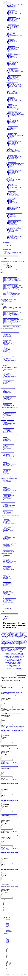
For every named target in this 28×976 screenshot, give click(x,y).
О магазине (8, 919)
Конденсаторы (11, 10)
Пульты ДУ (10, 104)
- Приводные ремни (18, 636)
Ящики (10, 53)
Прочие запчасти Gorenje (11, 196)
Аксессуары (11, 83)
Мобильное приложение (8, 964)
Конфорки (10, 184)
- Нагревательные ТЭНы (11, 635)
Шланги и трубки (12, 24)
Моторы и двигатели (13, 14)
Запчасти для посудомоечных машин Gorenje (16, 135)
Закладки (8, 942)
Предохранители (12, 63)
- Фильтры (19, 637)
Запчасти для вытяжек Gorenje (12, 26)
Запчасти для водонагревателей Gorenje (14, 71)
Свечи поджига (11, 233)
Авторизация (9, 266)
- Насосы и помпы (21, 635)
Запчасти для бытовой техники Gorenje (14, 213)
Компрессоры (11, 39)
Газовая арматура (12, 199)
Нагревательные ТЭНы (13, 15)
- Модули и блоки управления (12, 634)
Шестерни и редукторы (13, 129)
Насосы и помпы (12, 17)
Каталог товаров (7, 3)
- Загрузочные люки (22, 632)
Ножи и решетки (12, 123)
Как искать (7, 936)
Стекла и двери (11, 33)
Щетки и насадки (12, 162)
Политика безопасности (9, 930)
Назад (5, 1)
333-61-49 (4, 300)
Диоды (9, 55)
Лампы (9, 28)
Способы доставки (8, 921)
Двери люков (11, 165)
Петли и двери (11, 44)
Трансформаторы (12, 69)
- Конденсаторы (10, 633)
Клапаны (10, 8)
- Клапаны (3, 633)
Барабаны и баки (12, 6)
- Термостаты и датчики (10, 637)
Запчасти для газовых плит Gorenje (13, 228)
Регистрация (8, 267)
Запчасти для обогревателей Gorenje (14, 131)
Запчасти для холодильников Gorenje (14, 35)
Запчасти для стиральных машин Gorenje (15, 4)
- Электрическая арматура (11, 638)
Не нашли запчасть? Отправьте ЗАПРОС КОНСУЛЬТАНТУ (14, 261)
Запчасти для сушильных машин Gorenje (15, 163)
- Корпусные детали (19, 633)
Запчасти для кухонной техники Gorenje (15, 114)
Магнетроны (11, 60)
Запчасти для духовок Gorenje (12, 82)
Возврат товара (7, 924)
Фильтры (10, 22)
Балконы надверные (12, 36)
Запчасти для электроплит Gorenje (13, 179)
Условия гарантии (8, 926)
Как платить (7, 938)
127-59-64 (12, 299)
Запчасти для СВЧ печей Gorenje (13, 54)
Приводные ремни (12, 19)
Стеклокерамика (12, 193)
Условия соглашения (8, 928)
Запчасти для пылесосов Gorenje (13, 151)
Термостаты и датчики (13, 21)
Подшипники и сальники (14, 18)
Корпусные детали (12, 11)
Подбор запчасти (7, 245)
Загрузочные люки (12, 7)
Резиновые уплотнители (13, 47)
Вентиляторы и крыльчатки (14, 37)
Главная (5, 618)
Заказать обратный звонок (6, 301)
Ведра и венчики (12, 115)
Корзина (7, 943)
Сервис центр (6, 242)
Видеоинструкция (7, 249)
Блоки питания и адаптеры (14, 153)
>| (3, 912)
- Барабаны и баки (12, 632)
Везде (4, 274)
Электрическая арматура (13, 25)
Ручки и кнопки (11, 20)
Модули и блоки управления (14, 13)
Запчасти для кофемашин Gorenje (13, 109)
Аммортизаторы (12, 5)
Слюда (9, 65)
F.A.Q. (7, 934)
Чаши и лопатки (12, 128)
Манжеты (10, 12)
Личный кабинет (7, 941)
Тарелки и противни (13, 68)
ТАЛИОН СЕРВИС (21, 675)
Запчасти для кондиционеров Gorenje (14, 94)
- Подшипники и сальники (7, 636)
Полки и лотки (11, 46)
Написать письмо (8, 959)
